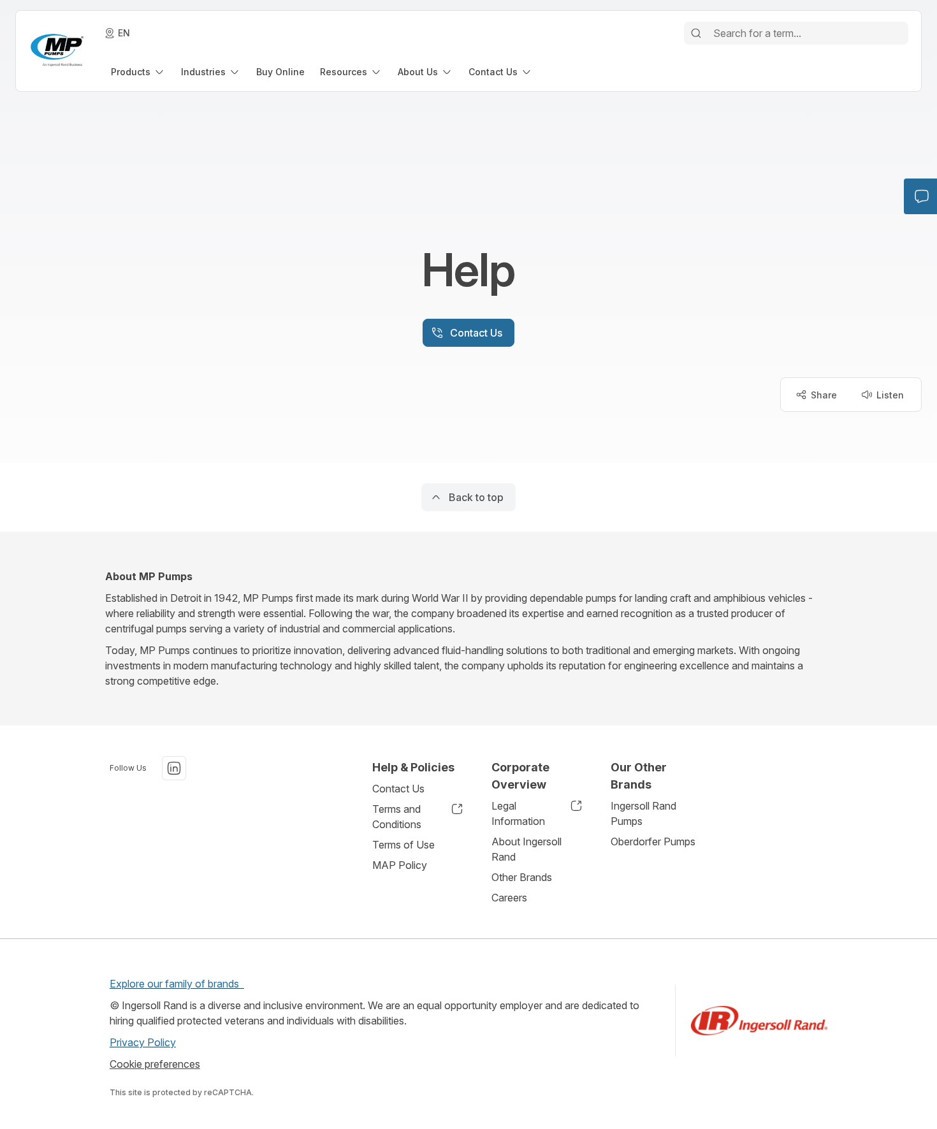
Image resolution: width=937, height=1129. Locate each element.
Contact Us (398, 788)
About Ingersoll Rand (526, 849)
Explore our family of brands (177, 983)
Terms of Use (403, 844)
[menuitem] (138, 71)
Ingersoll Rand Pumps (643, 813)
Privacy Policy (143, 1042)
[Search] (696, 33)
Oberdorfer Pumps (653, 841)
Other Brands (521, 877)
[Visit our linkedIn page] (174, 768)
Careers (509, 897)
